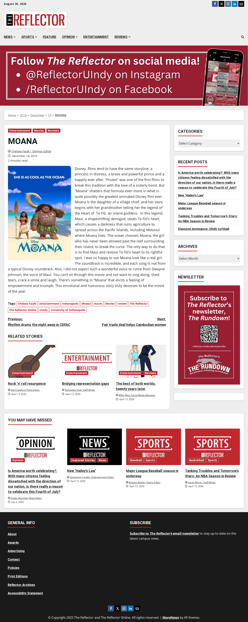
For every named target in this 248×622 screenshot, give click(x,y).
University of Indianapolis (68, 310)
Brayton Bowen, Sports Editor (144, 482)
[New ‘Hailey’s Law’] (94, 446)
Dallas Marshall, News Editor (26, 498)
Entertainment (96, 37)
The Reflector (139, 303)
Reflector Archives (21, 585)
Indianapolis (70, 303)
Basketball (196, 460)
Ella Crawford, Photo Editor (25, 390)
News (8, 37)
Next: (134, 322)
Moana (86, 303)
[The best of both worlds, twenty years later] (141, 361)
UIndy (44, 310)
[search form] (242, 37)
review (122, 303)
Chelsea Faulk (27, 303)
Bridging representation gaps (85, 384)
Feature (49, 37)
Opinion (68, 37)
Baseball (136, 460)
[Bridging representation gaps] (87, 361)
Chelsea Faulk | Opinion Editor (31, 151)
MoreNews (171, 617)
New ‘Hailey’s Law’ (191, 195)
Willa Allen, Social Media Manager (137, 395)
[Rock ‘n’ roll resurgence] (33, 361)
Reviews (121, 37)
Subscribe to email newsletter (164, 533)
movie (98, 303)
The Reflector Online (22, 310)
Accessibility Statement (25, 593)
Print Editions (18, 576)
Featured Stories (83, 460)
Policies (13, 568)
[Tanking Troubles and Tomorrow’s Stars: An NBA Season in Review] (212, 446)
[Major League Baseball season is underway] (153, 446)
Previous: (39, 322)
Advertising (16, 551)
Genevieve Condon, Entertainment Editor (92, 477)
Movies (39, 130)
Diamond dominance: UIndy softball (203, 229)
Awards (13, 542)
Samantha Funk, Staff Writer (80, 390)
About (12, 534)
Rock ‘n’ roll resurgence (27, 384)
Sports (27, 37)
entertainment (49, 303)
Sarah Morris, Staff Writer (202, 482)
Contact (14, 559)
